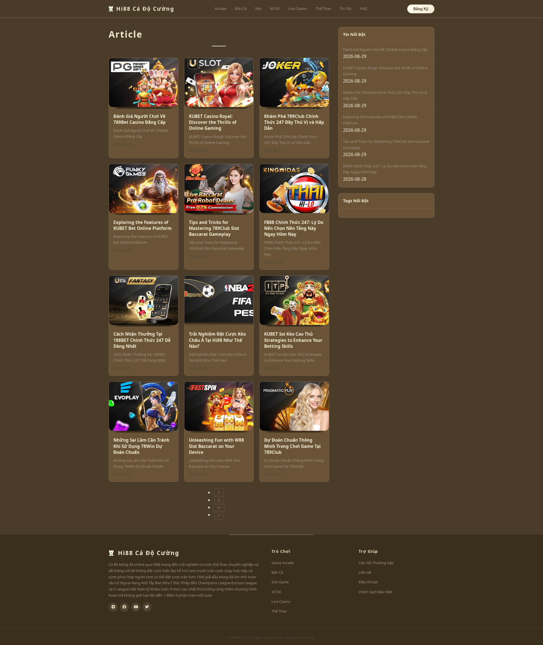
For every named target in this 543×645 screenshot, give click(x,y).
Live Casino (297, 8)
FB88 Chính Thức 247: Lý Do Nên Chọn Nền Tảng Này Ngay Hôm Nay (293, 228)
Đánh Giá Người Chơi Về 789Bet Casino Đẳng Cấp (139, 119)
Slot (258, 8)
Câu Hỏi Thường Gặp (376, 562)
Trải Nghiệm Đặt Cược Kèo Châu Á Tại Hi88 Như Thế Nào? (217, 340)
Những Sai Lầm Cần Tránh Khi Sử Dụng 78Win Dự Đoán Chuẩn (141, 446)
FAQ (363, 8)
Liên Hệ (365, 572)
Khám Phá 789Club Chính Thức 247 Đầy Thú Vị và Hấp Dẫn (294, 122)
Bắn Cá (241, 8)
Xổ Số (275, 8)
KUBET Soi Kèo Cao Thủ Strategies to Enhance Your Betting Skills (293, 340)
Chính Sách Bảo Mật (375, 591)
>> (219, 507)
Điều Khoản (368, 581)
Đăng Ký (420, 9)
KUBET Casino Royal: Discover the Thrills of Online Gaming (212, 122)
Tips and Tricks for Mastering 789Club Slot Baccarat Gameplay (214, 228)
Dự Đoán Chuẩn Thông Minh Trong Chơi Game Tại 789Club (292, 446)
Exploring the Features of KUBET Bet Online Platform (142, 225)
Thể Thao (323, 8)
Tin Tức (346, 8)
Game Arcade (283, 562)
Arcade (220, 8)
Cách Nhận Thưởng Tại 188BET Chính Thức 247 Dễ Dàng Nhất (142, 340)
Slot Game (280, 581)
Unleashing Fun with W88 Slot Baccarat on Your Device (216, 446)
